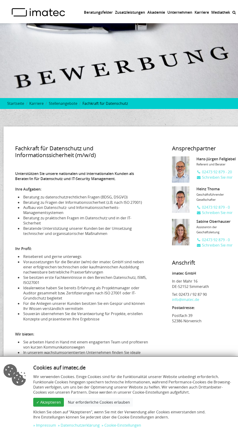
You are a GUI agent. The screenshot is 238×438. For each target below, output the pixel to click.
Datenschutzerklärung (80, 425)
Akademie (156, 12)
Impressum (46, 425)
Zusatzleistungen (130, 12)
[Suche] (234, 12)
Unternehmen (179, 12)
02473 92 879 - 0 (215, 207)
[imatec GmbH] (38, 11)
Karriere (202, 12)
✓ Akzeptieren (48, 402)
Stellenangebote (63, 103)
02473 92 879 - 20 (216, 172)
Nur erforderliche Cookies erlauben (99, 402)
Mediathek (220, 12)
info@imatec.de (185, 299)
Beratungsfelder (98, 12)
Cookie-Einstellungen (122, 425)
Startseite (15, 103)
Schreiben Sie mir (217, 177)
